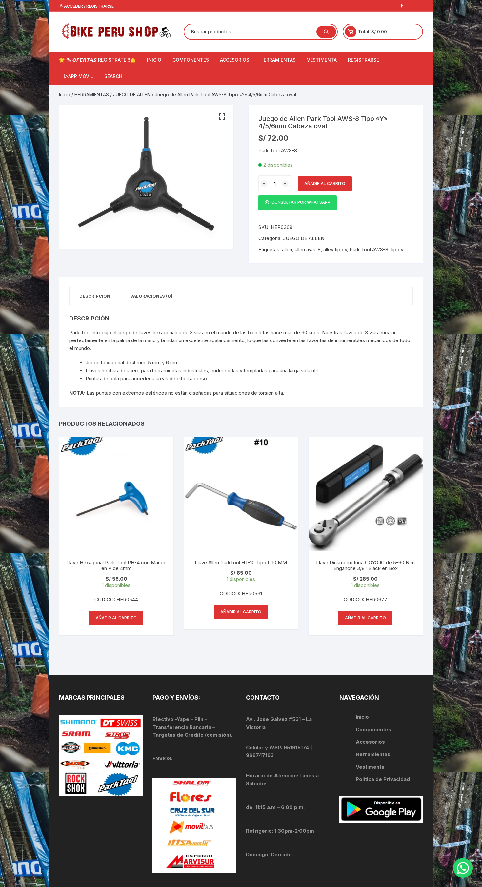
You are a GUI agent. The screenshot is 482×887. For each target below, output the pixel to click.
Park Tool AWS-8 (369, 249)
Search (113, 76)
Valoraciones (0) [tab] (151, 296)
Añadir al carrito (324, 183)
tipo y (397, 249)
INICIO (154, 60)
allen (287, 249)
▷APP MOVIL (78, 76)
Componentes (373, 729)
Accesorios (370, 742)
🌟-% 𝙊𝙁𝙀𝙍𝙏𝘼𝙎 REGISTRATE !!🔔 (97, 60)
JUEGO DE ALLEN (132, 94)
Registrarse (363, 60)
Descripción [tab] (94, 296)
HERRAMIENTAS (278, 60)
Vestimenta (370, 767)
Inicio (64, 94)
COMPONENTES (190, 60)
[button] (222, 117)
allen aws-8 (308, 249)
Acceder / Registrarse (88, 6)
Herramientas (374, 754)
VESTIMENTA (322, 60)
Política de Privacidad (383, 779)
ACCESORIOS (234, 60)
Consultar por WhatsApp (300, 202)
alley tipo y (335, 249)
